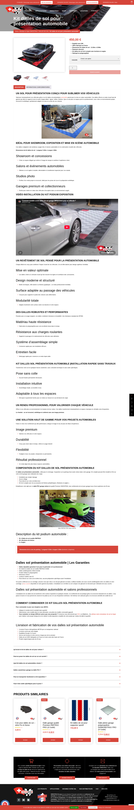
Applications (40, 11)
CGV (97, 789)
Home (16, 31)
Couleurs (74, 60)
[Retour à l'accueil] (13, 10)
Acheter (25, 740)
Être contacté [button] (103, 777)
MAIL (78, 614)
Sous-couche (26, 583)
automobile (64, 97)
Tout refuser (83, 807)
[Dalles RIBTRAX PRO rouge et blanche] (67, 508)
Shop (64, 11)
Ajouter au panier (95, 72)
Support (73, 11)
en (132, 3)
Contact (94, 11)
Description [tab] (19, 87)
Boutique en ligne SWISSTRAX (29, 31)
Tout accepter (74, 807)
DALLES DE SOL (44, 31)
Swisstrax (54, 11)
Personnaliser (93, 807)
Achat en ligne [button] (31, 777)
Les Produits (42, 789)
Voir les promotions (42, 2)
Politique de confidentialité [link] (104, 807)
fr (132, 1)
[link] (131, 398)
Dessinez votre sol (69, 789)
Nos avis (104, 789)
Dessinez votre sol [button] (67, 777)
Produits (28, 11)
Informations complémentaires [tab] (38, 87)
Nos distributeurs (86, 789)
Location (84, 11)
